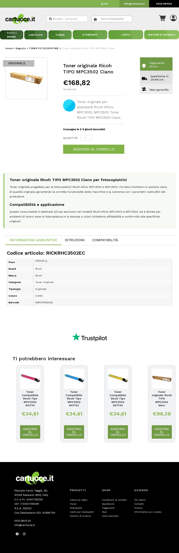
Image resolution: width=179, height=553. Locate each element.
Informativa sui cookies (148, 511)
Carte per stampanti (82, 511)
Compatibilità (105, 240)
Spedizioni (108, 503)
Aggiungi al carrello (93, 149)
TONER (60, 34)
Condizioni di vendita (114, 499)
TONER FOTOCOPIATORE (44, 48)
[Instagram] (24, 534)
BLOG (104, 3)
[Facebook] (17, 534)
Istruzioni (75, 240)
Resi (104, 511)
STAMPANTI (90, 34)
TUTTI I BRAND (11, 35)
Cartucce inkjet (78, 499)
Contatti (139, 503)
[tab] (33, 240)
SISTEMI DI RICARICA (161, 34)
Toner (73, 503)
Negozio (21, 48)
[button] (162, 19)
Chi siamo (140, 499)
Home (9, 48)
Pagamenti (108, 507)
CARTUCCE (36, 34)
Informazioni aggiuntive (33, 240)
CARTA (125, 34)
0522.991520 (164, 3)
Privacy (138, 507)
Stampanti (76, 507)
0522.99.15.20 (22, 520)
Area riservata (110, 515)
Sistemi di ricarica (80, 515)
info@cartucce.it (134, 3)
